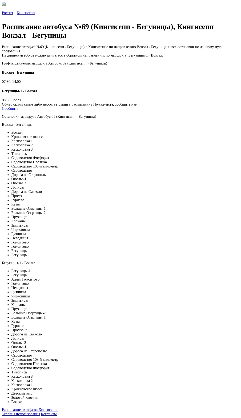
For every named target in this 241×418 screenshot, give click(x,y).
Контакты (49, 414)
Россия (7, 13)
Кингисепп (26, 13)
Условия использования (21, 414)
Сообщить (10, 108)
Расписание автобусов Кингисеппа (30, 410)
